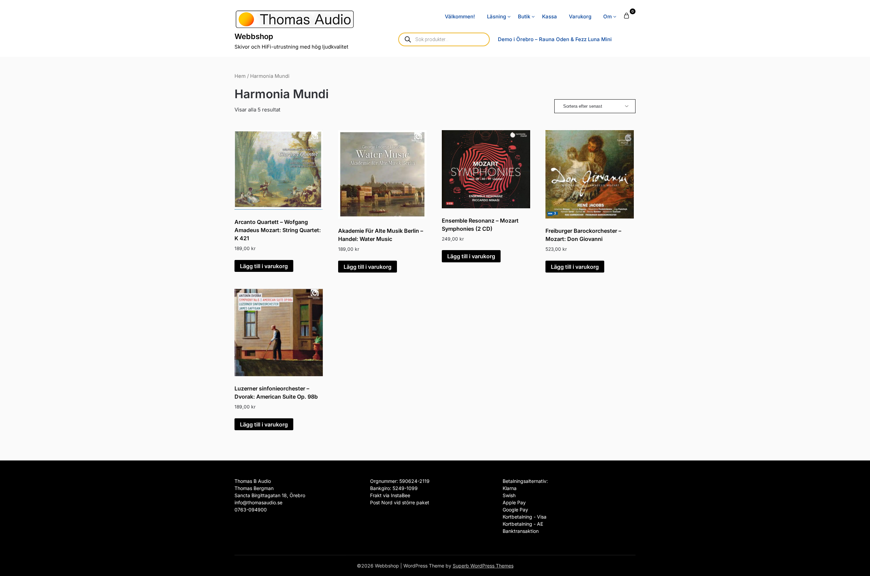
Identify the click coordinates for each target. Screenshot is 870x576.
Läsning (496, 16)
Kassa (549, 16)
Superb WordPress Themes (483, 566)
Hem (240, 76)
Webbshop (253, 36)
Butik (524, 16)
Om (607, 16)
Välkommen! (460, 16)
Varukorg (580, 16)
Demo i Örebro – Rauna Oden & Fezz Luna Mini (555, 39)
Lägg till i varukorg (264, 266)
